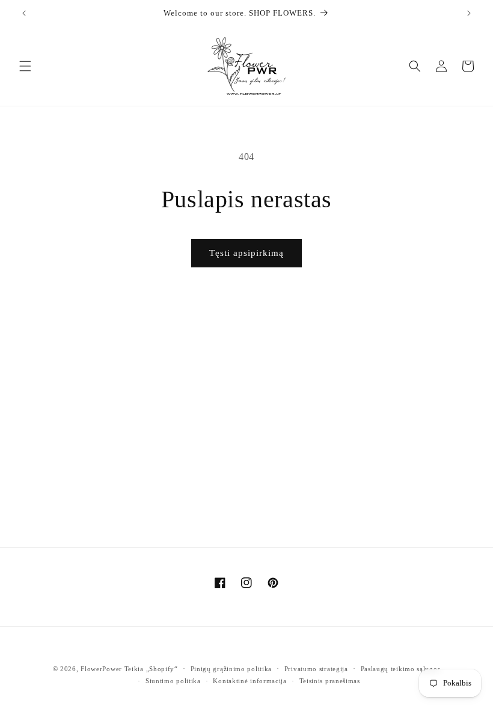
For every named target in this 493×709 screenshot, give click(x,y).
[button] (25, 66)
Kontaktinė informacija (249, 680)
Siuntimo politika (173, 680)
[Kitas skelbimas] (469, 13)
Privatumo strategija (316, 668)
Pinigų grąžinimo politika (231, 668)
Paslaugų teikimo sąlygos (401, 668)
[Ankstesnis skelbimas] (24, 13)
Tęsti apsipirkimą (246, 253)
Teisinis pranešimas (329, 680)
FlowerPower (101, 668)
